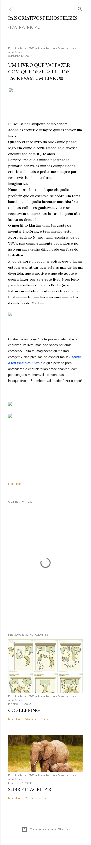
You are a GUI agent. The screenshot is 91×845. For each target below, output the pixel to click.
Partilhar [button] (14, 483)
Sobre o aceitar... (31, 789)
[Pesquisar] (80, 8)
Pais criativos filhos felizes (42, 18)
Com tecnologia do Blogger (50, 829)
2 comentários (35, 798)
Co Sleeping (24, 710)
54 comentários (36, 719)
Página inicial (25, 27)
